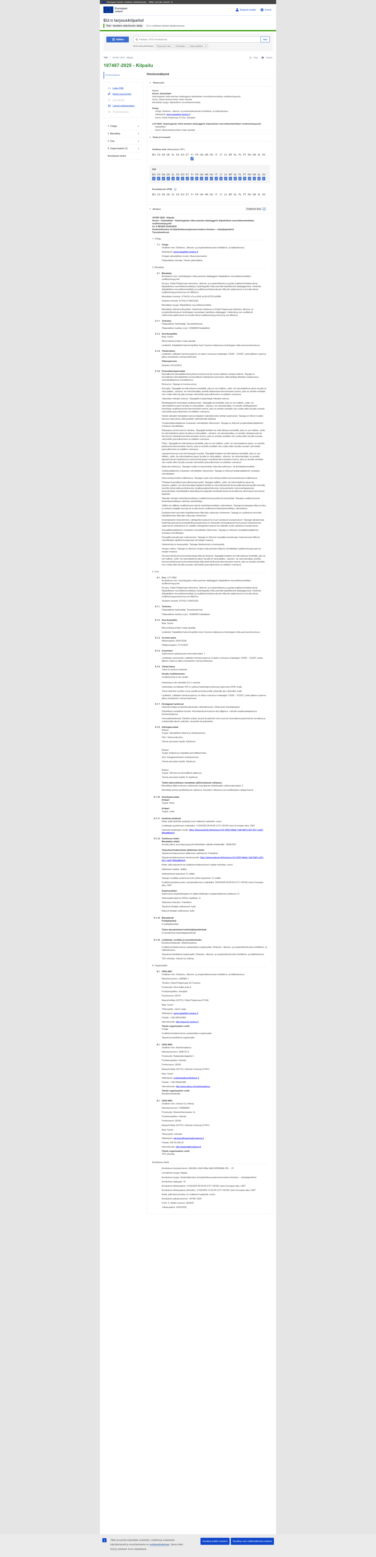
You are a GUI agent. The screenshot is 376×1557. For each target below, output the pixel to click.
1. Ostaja (112, 126)
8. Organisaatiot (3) (117, 148)
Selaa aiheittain (197, 46)
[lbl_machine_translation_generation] (175, 189)
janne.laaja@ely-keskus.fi (178, 114)
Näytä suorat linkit (122, 94)
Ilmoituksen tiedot (117, 156)
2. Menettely (114, 133)
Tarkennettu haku (163, 46)
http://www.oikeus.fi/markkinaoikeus (193, 1086)
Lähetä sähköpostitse (124, 106)
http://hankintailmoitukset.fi (188, 1147)
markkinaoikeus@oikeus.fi (186, 1078)
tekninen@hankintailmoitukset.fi (189, 1138)
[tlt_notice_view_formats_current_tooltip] (264, 209)
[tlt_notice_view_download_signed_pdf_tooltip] (192, 159)
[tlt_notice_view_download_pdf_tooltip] (153, 178)
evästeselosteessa (159, 1544)
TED (106, 57)
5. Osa (111, 141)
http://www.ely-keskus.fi (187, 1022)
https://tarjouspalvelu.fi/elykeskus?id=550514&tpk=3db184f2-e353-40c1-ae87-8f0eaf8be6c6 (213, 831)
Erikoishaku (181, 46)
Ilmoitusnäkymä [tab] (112, 75)
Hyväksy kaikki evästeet (215, 1541)
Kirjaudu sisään (248, 10)
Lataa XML (118, 88)
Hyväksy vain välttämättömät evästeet (252, 1541)
